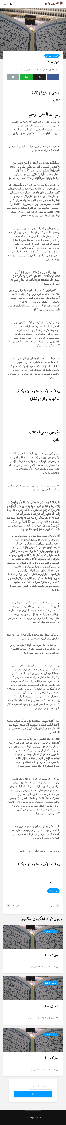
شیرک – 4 (51, 1006)
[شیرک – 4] (33, 988)
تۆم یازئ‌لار (53, 891)
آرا (33, 1094)
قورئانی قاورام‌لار (52, 56)
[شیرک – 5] (33, 936)
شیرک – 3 (51, 1058)
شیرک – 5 (51, 955)
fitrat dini (56, 69)
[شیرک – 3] (33, 1039)
